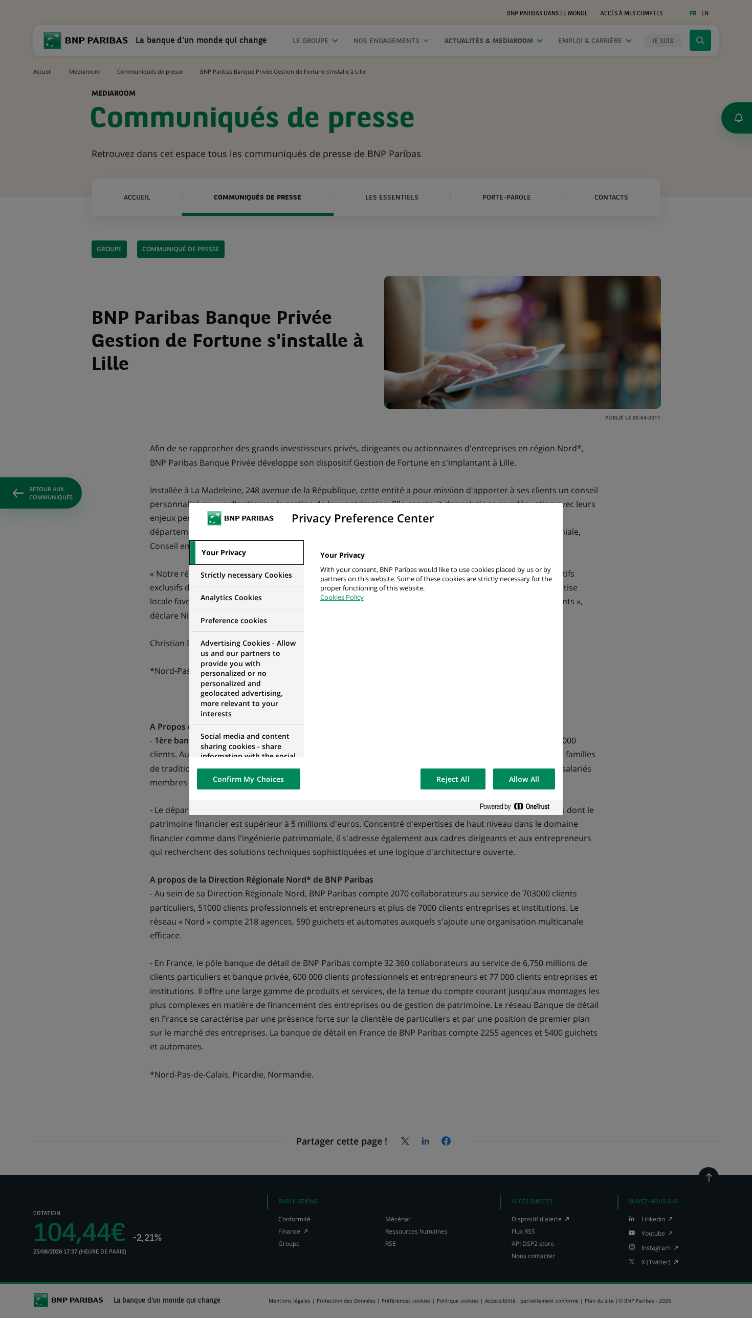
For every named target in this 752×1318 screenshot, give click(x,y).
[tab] (246, 552)
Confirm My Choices (248, 779)
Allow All (524, 779)
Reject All (452, 779)
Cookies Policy (342, 597)
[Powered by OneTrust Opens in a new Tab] (519, 807)
